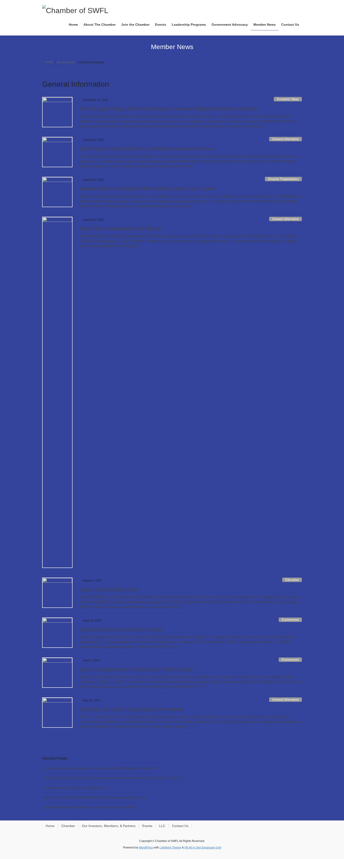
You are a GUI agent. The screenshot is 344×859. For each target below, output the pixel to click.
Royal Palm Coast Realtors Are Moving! (121, 228)
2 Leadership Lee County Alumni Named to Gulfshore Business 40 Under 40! (100, 768)
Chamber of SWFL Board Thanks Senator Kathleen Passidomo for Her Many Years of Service (113, 778)
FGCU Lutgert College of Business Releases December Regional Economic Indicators (169, 108)
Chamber (68, 826)
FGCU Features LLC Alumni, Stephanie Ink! (76, 788)
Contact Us (180, 826)
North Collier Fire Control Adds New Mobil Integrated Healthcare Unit (94, 797)
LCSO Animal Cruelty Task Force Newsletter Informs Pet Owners (147, 148)
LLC (162, 826)
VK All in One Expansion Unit (202, 847)
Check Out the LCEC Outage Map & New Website (132, 709)
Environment (290, 619)
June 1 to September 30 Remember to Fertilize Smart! (136, 669)
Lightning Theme (170, 847)
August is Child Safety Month (110, 589)
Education (292, 580)
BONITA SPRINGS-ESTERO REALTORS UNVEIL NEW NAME (89, 807)
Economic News (288, 99)
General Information (285, 139)
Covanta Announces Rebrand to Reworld (122, 629)
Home (50, 826)
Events (147, 826)
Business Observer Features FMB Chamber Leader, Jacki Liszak (147, 188)
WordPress (146, 847)
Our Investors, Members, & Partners (108, 826)
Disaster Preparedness (283, 179)
